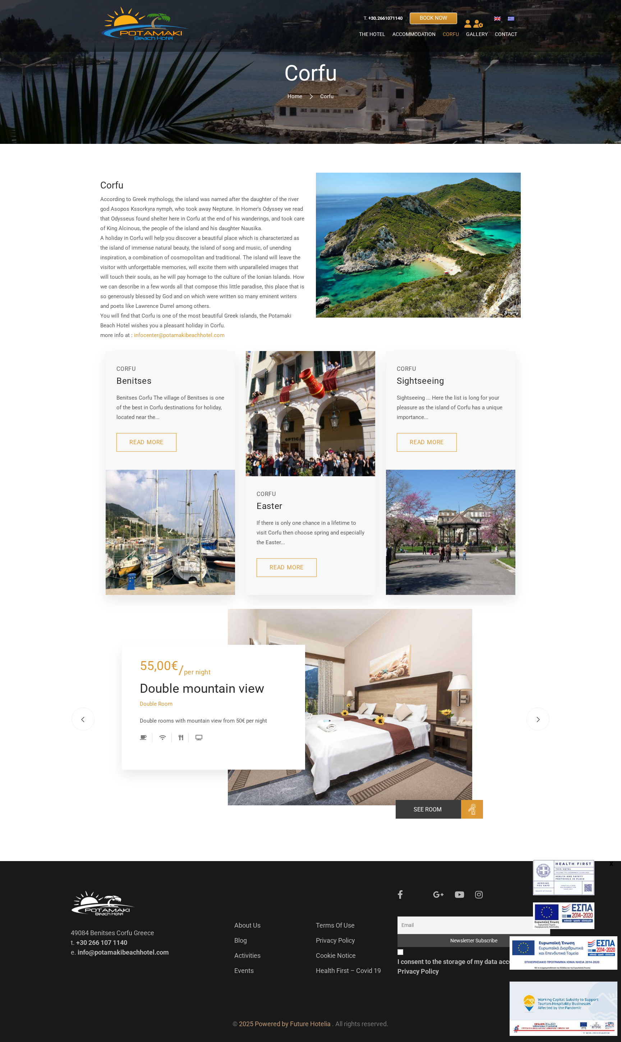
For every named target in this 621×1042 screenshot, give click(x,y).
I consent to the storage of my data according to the (471, 966)
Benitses (134, 381)
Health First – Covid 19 (348, 970)
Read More (146, 442)
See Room (428, 809)
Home (295, 96)
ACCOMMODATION (414, 34)
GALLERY (477, 34)
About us (247, 925)
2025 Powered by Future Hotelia (285, 1024)
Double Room (156, 704)
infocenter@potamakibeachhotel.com (179, 335)
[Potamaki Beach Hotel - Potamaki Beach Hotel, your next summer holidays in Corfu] (145, 25)
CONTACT (506, 34)
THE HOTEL (372, 34)
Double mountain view (202, 688)
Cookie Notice (336, 955)
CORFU (451, 34)
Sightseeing (420, 381)
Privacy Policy (335, 940)
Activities (247, 955)
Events (244, 970)
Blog (240, 940)
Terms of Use (335, 925)
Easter (269, 506)
